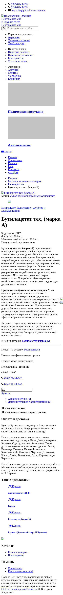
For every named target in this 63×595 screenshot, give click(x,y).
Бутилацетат (47, 195)
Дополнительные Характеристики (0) (29, 401)
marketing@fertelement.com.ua (28, 10)
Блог (10, 166)
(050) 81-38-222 (19, 7)
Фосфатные (14, 75)
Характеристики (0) (19, 398)
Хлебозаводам (16, 43)
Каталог (12, 163)
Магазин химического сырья (24, 181)
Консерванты (15, 58)
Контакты (13, 169)
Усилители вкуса (17, 61)
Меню (7, 151)
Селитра (13, 72)
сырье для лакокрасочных (25, 195)
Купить (5, 393)
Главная (12, 157)
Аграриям (13, 37)
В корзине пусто (10, 21)
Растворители (16, 184)
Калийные (14, 78)
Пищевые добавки (18, 52)
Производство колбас (20, 55)
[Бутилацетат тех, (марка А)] (18, 192)
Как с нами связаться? (20, 571)
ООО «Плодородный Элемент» (19, 589)
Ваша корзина (16, 555)
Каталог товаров (17, 552)
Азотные (13, 69)
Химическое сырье (19, 40)
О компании (15, 160)
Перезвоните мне (11, 18)
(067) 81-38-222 (19, 4)
